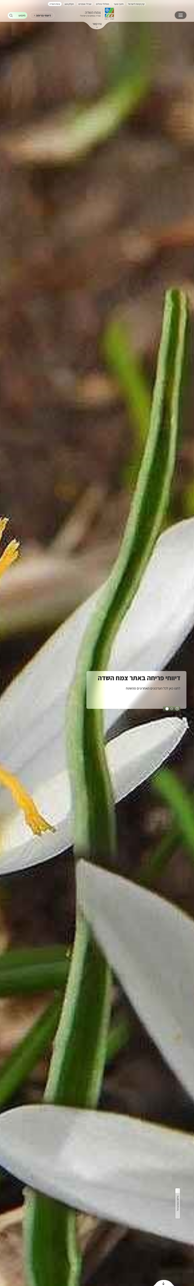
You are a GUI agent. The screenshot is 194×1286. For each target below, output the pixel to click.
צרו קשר (97, 24)
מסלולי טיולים (102, 4)
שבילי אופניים (84, 4)
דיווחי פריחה (43, 15)
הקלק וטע (69, 4)
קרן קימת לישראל (136, 4)
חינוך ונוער (119, 4)
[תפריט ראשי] (180, 15)
